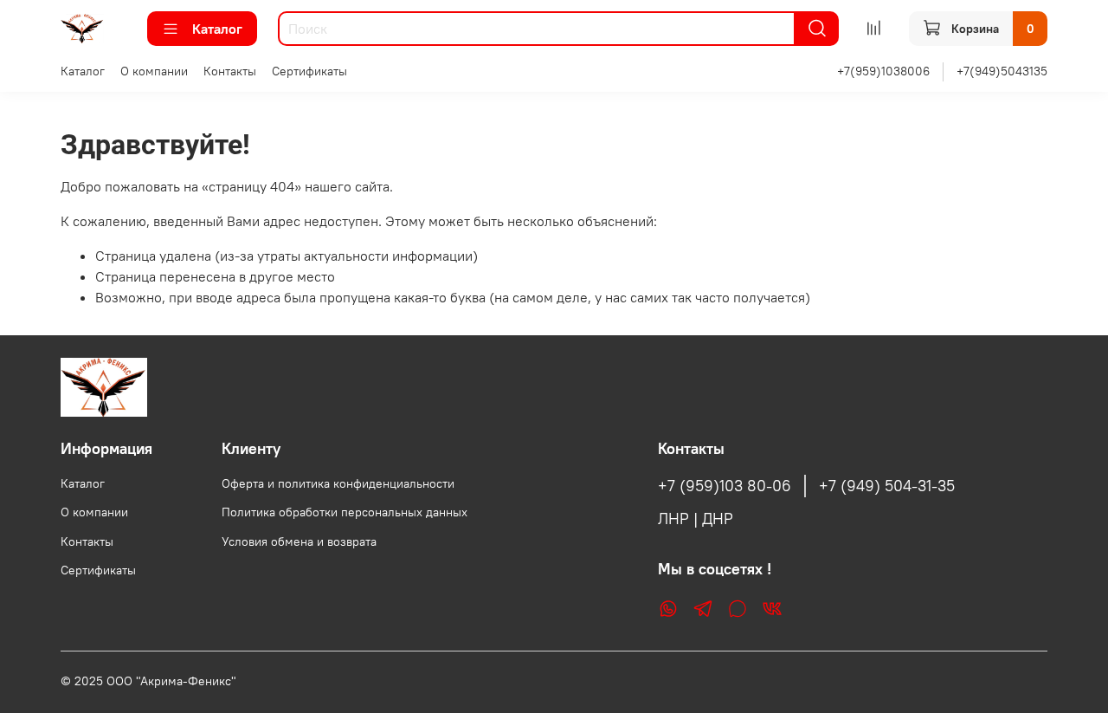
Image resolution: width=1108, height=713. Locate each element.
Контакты (229, 71)
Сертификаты (309, 71)
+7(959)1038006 (883, 71)
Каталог (217, 28)
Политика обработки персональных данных (344, 512)
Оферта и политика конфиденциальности (338, 483)
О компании (154, 71)
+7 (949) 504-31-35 (887, 486)
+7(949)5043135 (1002, 71)
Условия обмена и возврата (299, 541)
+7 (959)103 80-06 (724, 486)
